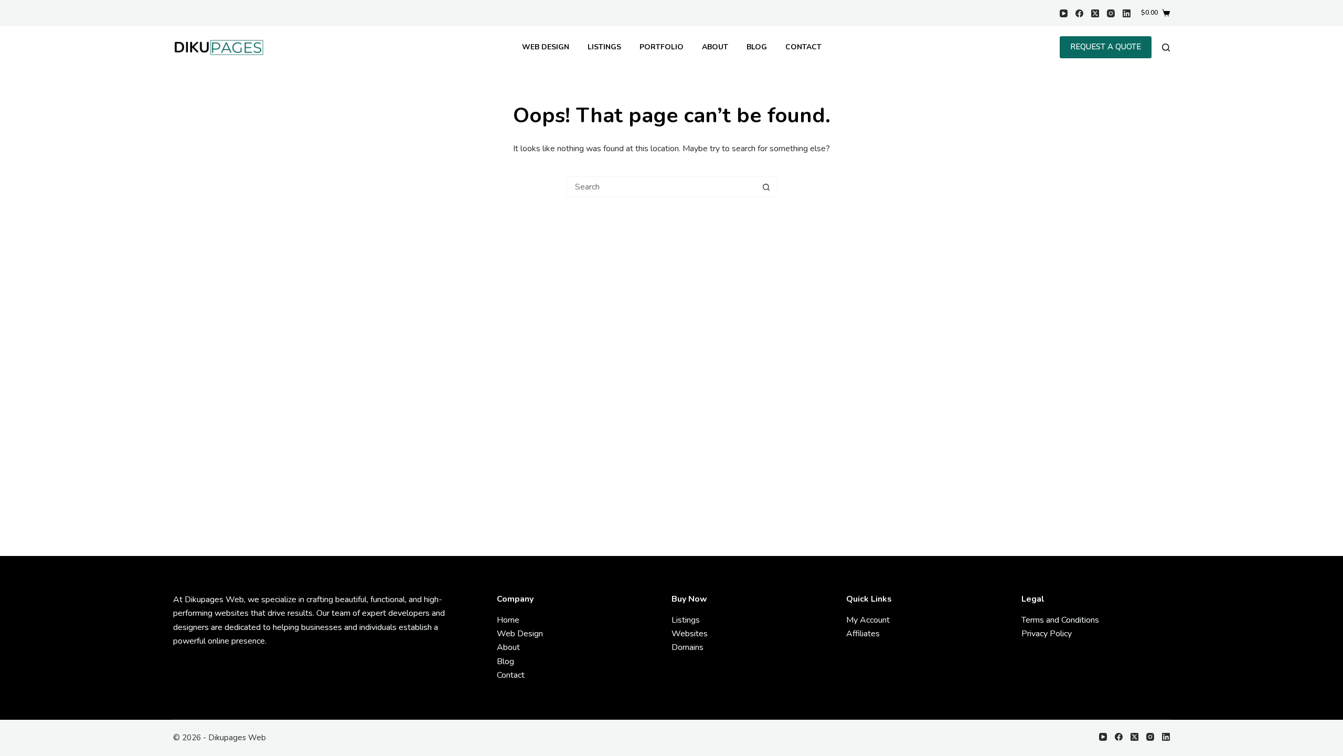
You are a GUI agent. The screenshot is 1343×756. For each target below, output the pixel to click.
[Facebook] (1079, 13)
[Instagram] (1111, 13)
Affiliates (863, 633)
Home (508, 620)
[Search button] (766, 187)
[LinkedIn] (1127, 13)
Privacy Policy (1046, 633)
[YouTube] (1064, 13)
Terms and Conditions (1060, 620)
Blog (757, 47)
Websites (690, 633)
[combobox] (661, 186)
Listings (604, 47)
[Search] (1166, 47)
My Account (868, 620)
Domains (688, 647)
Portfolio (661, 47)
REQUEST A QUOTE (1105, 46)
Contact (803, 47)
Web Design (545, 47)
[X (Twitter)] (1095, 13)
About (715, 47)
